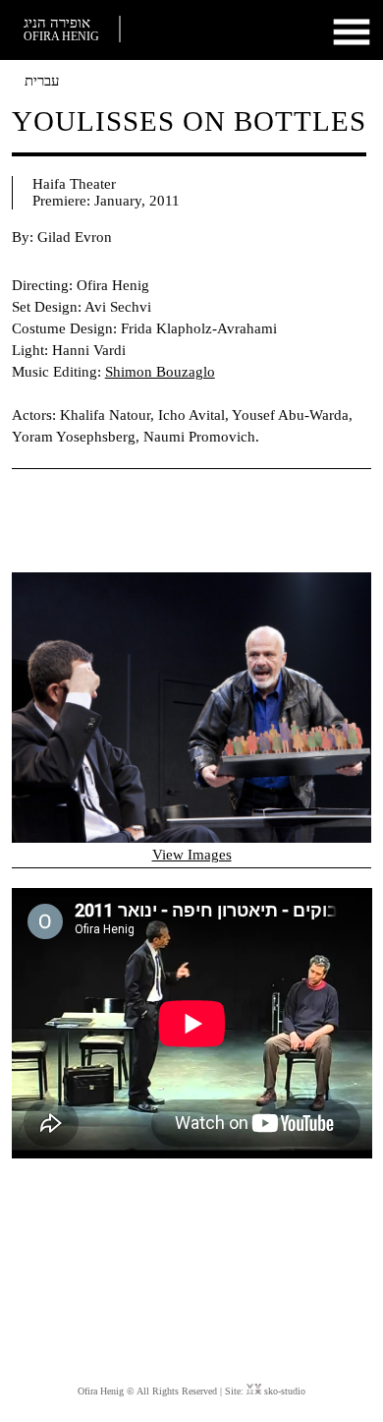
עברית (42, 81)
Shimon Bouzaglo (160, 372)
